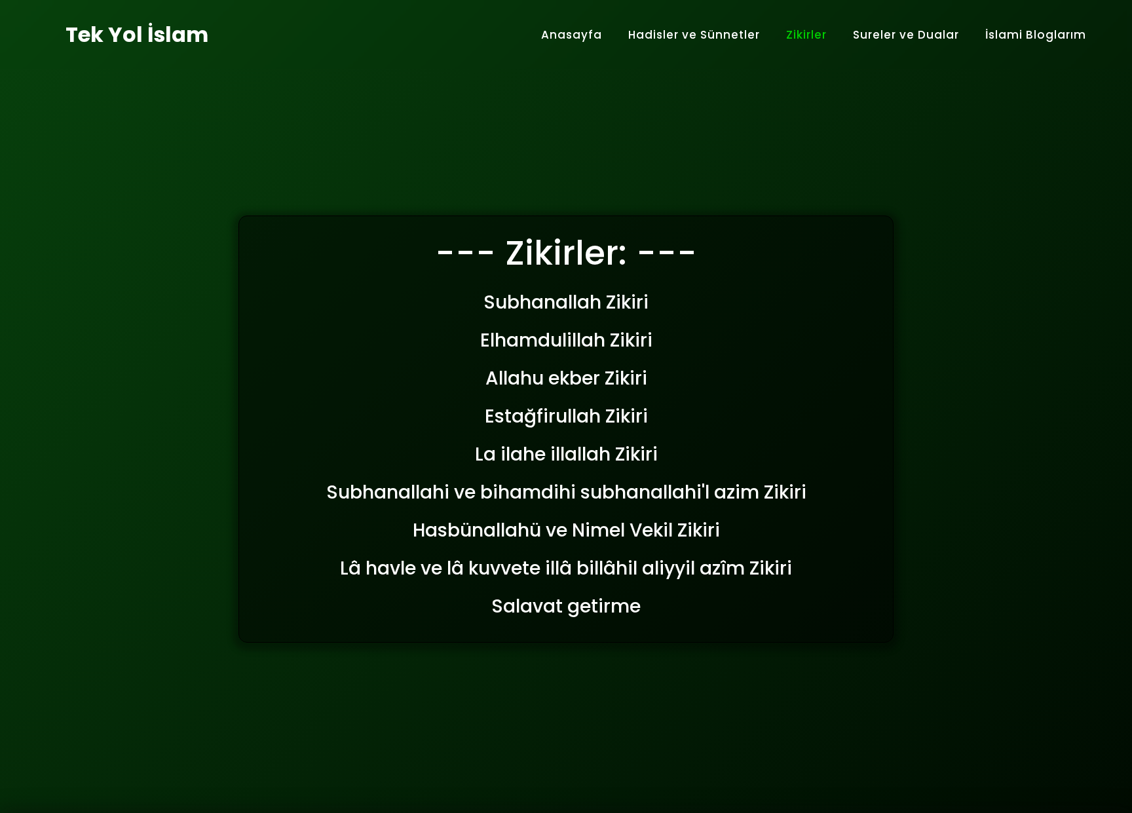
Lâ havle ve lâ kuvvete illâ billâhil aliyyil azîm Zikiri (566, 568)
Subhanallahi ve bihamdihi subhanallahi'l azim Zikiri (566, 492)
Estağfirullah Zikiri (566, 416)
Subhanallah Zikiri (566, 302)
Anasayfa (571, 35)
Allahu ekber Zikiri (566, 378)
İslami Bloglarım (1035, 35)
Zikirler (806, 35)
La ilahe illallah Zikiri (566, 454)
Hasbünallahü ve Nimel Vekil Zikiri (566, 530)
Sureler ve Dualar (906, 35)
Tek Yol (137, 34)
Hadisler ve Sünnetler (694, 35)
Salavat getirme (566, 606)
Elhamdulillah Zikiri (566, 340)
